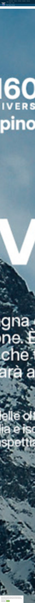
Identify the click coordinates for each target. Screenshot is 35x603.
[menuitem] (13, 3)
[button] (32, 7)
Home (7, 1)
